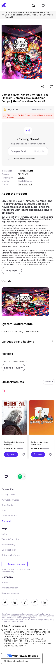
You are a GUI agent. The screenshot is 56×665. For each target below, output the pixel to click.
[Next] (44, 302)
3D (19, 184)
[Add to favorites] (51, 87)
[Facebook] (5, 602)
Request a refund (17, 564)
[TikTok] (24, 602)
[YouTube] (34, 602)
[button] (28, 109)
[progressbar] (11, 454)
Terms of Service (11, 621)
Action (25, 184)
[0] (43, 5)
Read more (12, 270)
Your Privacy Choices (25, 655)
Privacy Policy (49, 619)
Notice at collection (16, 661)
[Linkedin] (44, 602)
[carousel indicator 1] (25, 314)
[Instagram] (15, 602)
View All (49, 381)
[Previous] (6, 302)
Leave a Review (13, 367)
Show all (6, 521)
